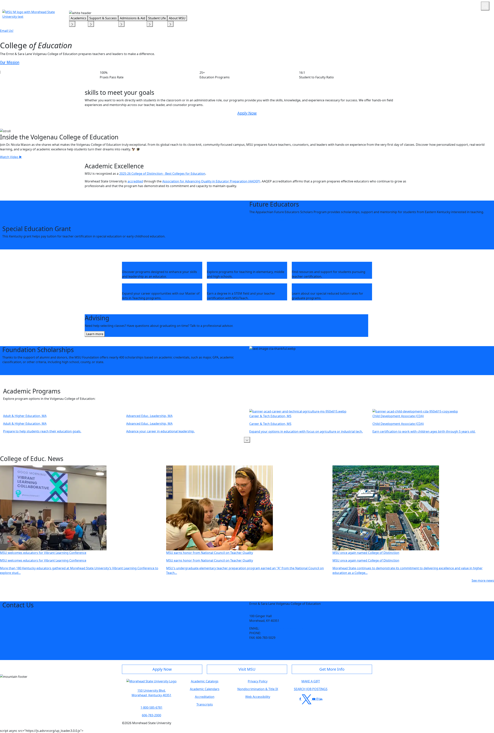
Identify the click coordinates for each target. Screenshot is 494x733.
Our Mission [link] (9, 62)
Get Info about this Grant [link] (20, 244)
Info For (404, 5)
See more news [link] (483, 580)
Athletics (470, 5)
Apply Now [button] (162, 669)
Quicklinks (428, 5)
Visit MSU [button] (247, 669)
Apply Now (247, 113)
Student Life (157, 18)
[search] (485, 6)
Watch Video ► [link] (11, 157)
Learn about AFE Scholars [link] (267, 220)
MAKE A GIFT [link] (310, 681)
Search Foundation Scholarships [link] (25, 370)
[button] (247, 440)
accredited (135, 181)
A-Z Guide (452, 5)
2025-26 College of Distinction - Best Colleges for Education (162, 173)
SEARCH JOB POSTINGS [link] (310, 689)
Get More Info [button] (331, 669)
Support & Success (103, 18)
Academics (78, 18)
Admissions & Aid (132, 18)
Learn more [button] (94, 334)
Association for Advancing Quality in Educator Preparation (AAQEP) (211, 181)
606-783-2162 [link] (271, 633)
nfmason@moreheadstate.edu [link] (282, 628)
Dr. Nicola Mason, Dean (266, 611)
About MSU (177, 18)
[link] (250, 645)
